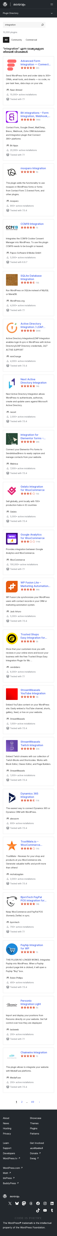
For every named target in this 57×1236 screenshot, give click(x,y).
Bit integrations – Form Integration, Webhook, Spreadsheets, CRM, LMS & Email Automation (36, 114)
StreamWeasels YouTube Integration (33, 691)
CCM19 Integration (32, 223)
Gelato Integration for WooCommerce (33, 488)
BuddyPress (11, 1183)
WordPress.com (13, 1167)
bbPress (9, 1178)
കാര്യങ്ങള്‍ (36, 1148)
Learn (6, 1143)
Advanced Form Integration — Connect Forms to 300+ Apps (35, 62)
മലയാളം (14, 1196)
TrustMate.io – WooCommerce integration (30, 843)
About (6, 1118)
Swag (34, 1158)
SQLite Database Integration (31, 277)
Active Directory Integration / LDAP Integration (32, 325)
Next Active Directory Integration (33, 381)
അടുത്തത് (39, 1102)
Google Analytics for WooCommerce (33, 536)
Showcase (35, 1118)
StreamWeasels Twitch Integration (32, 743)
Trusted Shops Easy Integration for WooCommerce (33, 636)
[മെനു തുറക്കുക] (52, 4)
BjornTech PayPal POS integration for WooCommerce (32, 899)
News (6, 1123)
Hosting (7, 1128)
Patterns (34, 1133)
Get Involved (37, 1143)
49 (32, 1101)
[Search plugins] (42, 25)
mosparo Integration (33, 168)
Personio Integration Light (31, 1002)
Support (7, 1148)
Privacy (7, 1133)
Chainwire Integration (34, 1052)
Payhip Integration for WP (32, 947)
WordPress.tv (11, 1158)
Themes (34, 1123)
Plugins (33, 1128)
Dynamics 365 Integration (29, 795)
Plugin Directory (10, 13)
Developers (9, 1153)
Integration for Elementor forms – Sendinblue (32, 436)
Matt (7, 1173)
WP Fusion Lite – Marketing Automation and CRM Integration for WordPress (35, 584)
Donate (35, 1153)
